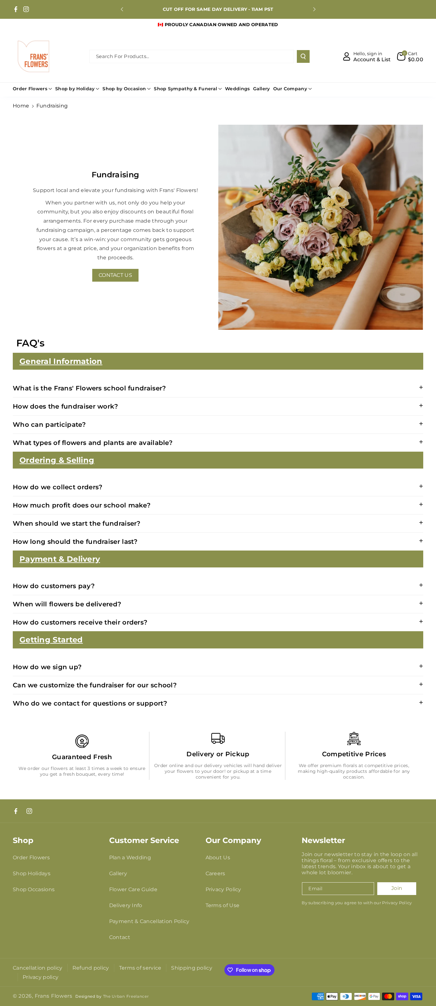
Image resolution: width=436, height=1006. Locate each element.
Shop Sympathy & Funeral (185, 89)
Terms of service (140, 968)
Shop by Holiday (75, 89)
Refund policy (90, 968)
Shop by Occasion (124, 89)
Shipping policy (191, 968)
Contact (119, 937)
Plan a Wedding (130, 857)
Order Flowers (30, 89)
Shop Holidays (31, 873)
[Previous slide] (122, 9)
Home (21, 106)
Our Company (290, 89)
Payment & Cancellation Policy (149, 921)
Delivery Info (125, 905)
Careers (215, 873)
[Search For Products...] (303, 56)
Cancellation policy (38, 968)
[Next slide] (314, 9)
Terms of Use (223, 905)
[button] (410, 56)
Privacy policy (40, 977)
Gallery (118, 873)
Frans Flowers (53, 996)
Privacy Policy (223, 889)
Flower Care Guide (133, 889)
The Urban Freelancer (126, 996)
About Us (218, 857)
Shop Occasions (34, 889)
